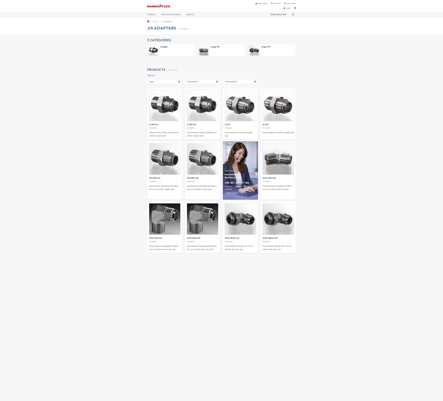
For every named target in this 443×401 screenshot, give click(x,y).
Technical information (171, 14)
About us (190, 14)
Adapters (155, 21)
